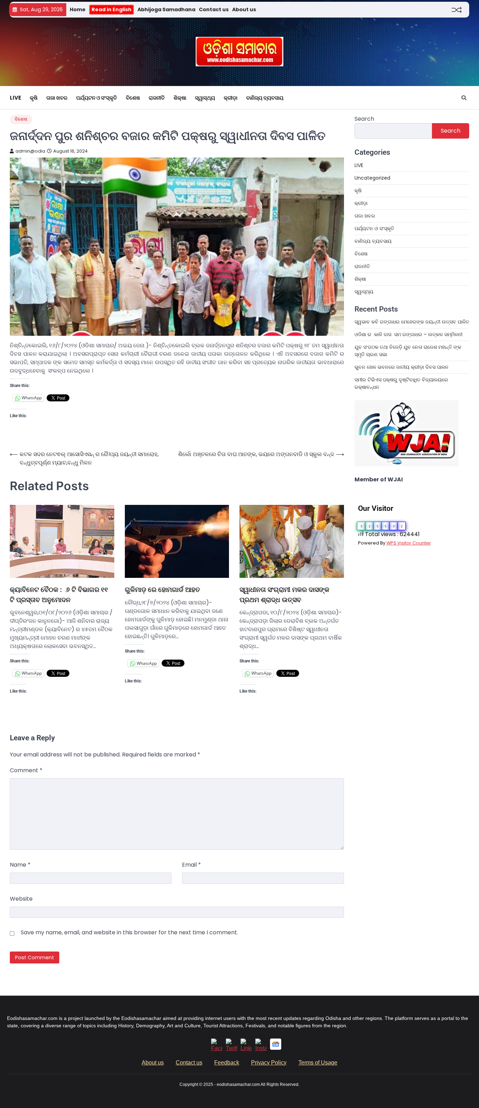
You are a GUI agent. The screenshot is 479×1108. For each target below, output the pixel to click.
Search (364, 119)
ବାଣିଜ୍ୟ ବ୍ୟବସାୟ (264, 97)
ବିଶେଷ (133, 97)
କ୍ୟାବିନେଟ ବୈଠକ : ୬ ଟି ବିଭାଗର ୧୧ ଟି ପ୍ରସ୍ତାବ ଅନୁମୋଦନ (59, 595)
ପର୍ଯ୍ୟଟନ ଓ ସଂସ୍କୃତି (96, 97)
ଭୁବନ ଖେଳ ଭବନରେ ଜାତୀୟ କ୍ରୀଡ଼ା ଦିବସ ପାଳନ (402, 367)
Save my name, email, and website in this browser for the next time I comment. (129, 932)
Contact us (214, 9)
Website (21, 899)
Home (78, 9)
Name (20, 865)
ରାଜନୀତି (157, 97)
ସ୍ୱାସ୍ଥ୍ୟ (205, 97)
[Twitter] (231, 1048)
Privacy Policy (268, 1063)
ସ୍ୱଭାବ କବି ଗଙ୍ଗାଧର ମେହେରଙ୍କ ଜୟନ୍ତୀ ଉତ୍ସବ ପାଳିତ (412, 321)
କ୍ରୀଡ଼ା (230, 97)
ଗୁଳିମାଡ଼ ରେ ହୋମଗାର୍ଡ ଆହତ (162, 590)
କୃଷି (34, 97)
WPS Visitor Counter (408, 543)
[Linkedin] (246, 1048)
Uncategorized (372, 177)
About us (244, 9)
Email (191, 865)
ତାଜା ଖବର (56, 97)
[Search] (464, 98)
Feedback (226, 1063)
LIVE (15, 97)
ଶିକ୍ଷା (180, 97)
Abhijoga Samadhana (166, 9)
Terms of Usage (317, 1063)
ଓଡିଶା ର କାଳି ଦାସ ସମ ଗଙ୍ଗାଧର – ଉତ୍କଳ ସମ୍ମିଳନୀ (409, 334)
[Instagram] (261, 1048)
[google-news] (275, 1048)
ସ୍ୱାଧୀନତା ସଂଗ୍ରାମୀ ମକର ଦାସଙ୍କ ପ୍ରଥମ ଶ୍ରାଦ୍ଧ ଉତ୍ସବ (284, 595)
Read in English (111, 9)
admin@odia (30, 151)
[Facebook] (216, 1048)
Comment (26, 770)
